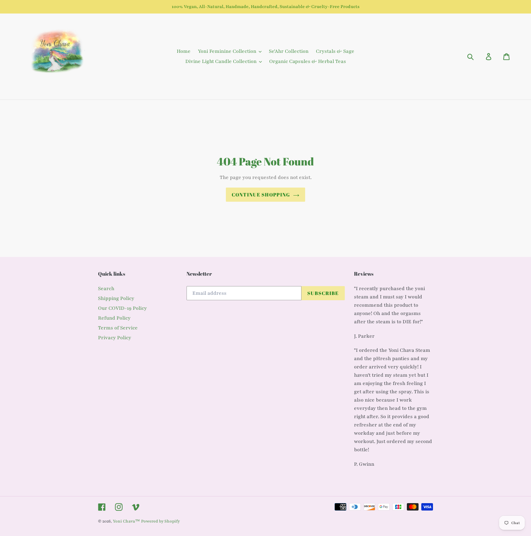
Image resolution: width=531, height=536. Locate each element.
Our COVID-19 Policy (122, 308)
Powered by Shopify (160, 521)
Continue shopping (261, 194)
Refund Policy (114, 318)
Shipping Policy (116, 298)
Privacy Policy (114, 337)
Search (106, 288)
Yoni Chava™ (126, 521)
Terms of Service (118, 327)
